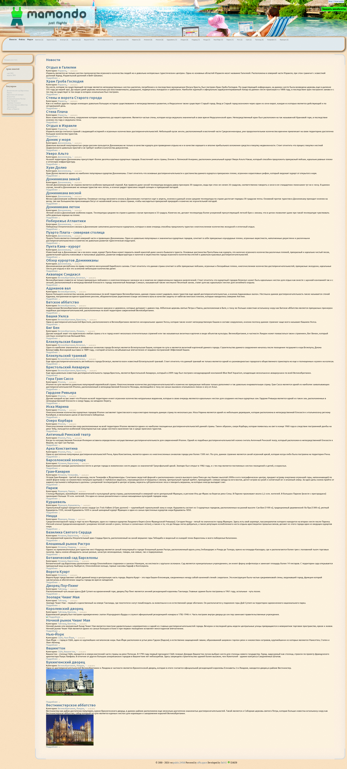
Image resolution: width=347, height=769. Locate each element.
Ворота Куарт (58, 572)
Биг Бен (52, 328)
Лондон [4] (184, 40)
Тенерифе (73, 475)
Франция (62, 491)
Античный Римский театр (68, 434)
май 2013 (10, 73)
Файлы (22, 39)
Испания (62, 463)
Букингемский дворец (65, 662)
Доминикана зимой (63, 179)
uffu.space (202, 762)
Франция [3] (284, 40)
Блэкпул (80, 277)
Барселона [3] (52, 40)
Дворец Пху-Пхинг (62, 586)
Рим (68, 438)
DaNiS (224, 762)
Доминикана (64, 143)
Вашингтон (11, 97)
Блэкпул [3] (64, 40)
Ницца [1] (206, 40)
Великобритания (66, 277)
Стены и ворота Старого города (74, 98)
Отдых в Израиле (13, 109)
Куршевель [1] (172, 40)
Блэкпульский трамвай (66, 356)
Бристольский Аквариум (67, 367)
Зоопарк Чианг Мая (63, 597)
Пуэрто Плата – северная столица (75, 232)
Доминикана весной (63, 193)
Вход (330, 1)
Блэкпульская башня (64, 342)
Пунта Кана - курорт (63, 246)
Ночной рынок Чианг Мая (68, 620)
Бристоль (81, 319)
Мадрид (72, 547)
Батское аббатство (62, 302)
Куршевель (56, 502)
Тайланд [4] (259, 40)
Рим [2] (239, 40)
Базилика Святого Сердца (68, 532)
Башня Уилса (57, 316)
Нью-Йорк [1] (218, 40)
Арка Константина (62, 448)
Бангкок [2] (39, 40)
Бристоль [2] (76, 40)
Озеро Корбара (59, 420)
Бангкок (72, 612)
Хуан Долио (56, 167)
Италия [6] (159, 40)
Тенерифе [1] (271, 40)
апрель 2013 (11, 75)
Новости (13, 39)
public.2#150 (179, 762)
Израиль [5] (136, 40)
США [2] (249, 40)
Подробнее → (53, 78)
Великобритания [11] (105, 40)
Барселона (73, 463)
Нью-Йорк (55, 634)
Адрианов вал (12, 107)
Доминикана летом (63, 207)
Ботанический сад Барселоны (18, 91)
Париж (9, 93)
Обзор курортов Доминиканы (72, 260)
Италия (61, 382)
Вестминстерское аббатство (17, 105)
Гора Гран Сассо (59, 379)
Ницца (51, 516)
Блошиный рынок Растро (16, 99)
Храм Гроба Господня (64, 81)
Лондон (80, 331)
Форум (30, 39)
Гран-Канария (12, 101)
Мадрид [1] (196, 40)
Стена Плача (57, 112)
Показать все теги (10, 60)
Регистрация (339, 1)
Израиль (62, 70)
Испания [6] (148, 40)
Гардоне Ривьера (61, 393)
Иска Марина (57, 406)
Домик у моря (58, 139)
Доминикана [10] (122, 40)
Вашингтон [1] (89, 40)
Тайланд (62, 589)
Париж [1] (230, 40)
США (60, 637)
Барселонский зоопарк (15, 95)
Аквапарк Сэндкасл (14, 103)
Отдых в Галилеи (61, 67)
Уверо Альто (57, 153)
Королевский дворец (64, 609)
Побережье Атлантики (66, 221)
